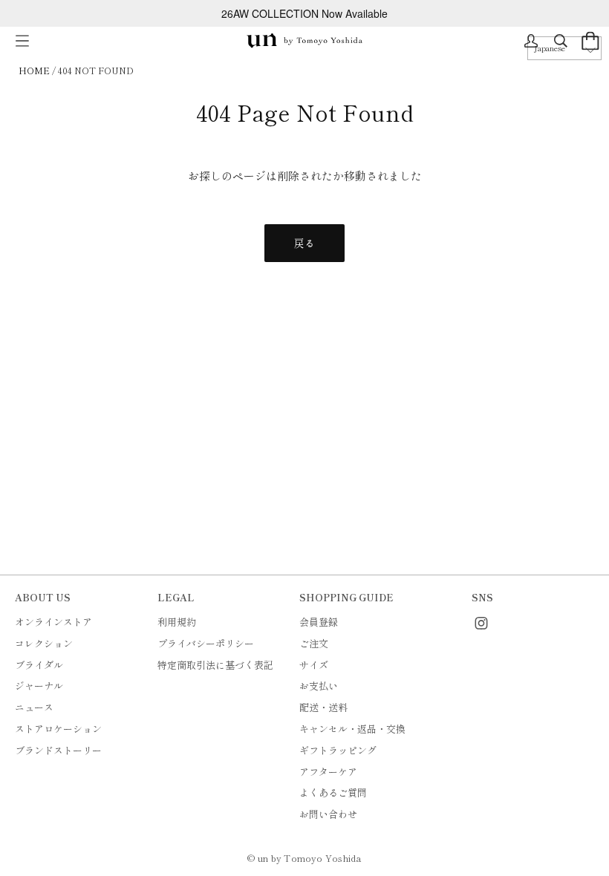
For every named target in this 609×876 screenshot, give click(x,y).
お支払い (318, 686)
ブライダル (39, 665)
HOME (34, 70)
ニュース (34, 707)
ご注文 (313, 643)
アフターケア (328, 772)
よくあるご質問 (333, 792)
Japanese (549, 47)
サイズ (313, 665)
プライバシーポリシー (205, 643)
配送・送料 (323, 707)
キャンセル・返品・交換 (352, 729)
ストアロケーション (58, 729)
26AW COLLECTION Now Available (304, 13)
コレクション (44, 643)
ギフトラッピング (338, 750)
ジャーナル (39, 686)
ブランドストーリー (58, 750)
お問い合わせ (328, 814)
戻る (304, 242)
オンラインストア (53, 622)
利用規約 (176, 622)
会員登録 (318, 622)
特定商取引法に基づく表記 (215, 665)
